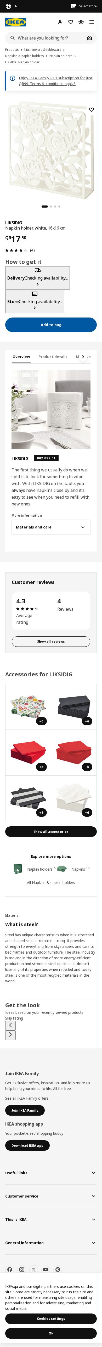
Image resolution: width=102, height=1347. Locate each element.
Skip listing (14, 1018)
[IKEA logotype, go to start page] (15, 22)
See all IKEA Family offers (26, 1098)
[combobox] (45, 38)
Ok (51, 1333)
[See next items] (83, 357)
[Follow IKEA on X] (33, 1269)
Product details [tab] (52, 356)
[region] (51, 149)
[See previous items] (10, 1026)
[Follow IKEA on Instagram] (21, 1269)
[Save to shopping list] (91, 109)
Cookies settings (51, 1318)
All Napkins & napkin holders (51, 882)
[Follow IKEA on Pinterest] (57, 1269)
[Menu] (91, 22)
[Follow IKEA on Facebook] (9, 1269)
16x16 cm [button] (57, 228)
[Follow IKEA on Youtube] (45, 1269)
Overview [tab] (21, 356)
